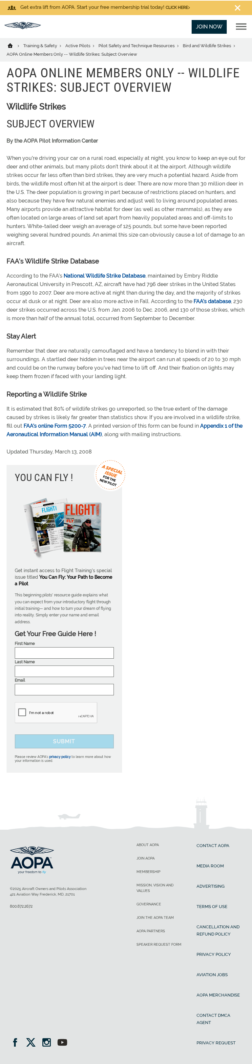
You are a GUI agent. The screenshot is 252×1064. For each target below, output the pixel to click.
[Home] (14, 45)
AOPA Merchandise (218, 995)
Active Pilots (78, 45)
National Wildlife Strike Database (104, 276)
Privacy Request (216, 1042)
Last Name (25, 662)
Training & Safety (40, 45)
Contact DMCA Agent (213, 1019)
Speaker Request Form (158, 944)
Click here (177, 7)
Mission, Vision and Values (155, 888)
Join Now (209, 27)
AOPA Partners (150, 931)
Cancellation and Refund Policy (218, 930)
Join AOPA (145, 858)
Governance (148, 904)
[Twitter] (33, 1043)
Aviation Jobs (212, 974)
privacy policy (60, 757)
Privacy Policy (214, 954)
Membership (148, 872)
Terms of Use (212, 906)
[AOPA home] (22, 27)
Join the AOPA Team (155, 918)
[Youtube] (62, 1043)
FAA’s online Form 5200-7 (55, 426)
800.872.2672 (21, 906)
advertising (210, 886)
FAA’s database (212, 301)
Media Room (210, 865)
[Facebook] (17, 1043)
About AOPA (147, 845)
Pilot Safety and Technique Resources (137, 45)
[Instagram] (48, 1043)
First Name (25, 643)
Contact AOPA (213, 845)
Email (20, 680)
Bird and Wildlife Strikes (207, 45)
